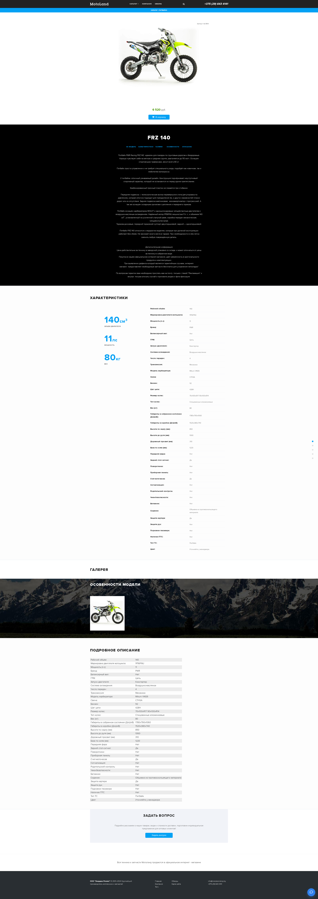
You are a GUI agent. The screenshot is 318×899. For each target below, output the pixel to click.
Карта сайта (176, 884)
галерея (159, 147)
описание (187, 147)
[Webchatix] (311, 892)
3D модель (131, 147)
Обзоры (158, 4)
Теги (157, 887)
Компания (147, 4)
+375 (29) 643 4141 (216, 4)
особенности (173, 147)
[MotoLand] (99, 4)
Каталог (133, 4)
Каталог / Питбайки (159, 10)
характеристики (145, 147)
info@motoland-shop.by (217, 881)
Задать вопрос (159, 835)
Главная (158, 881)
